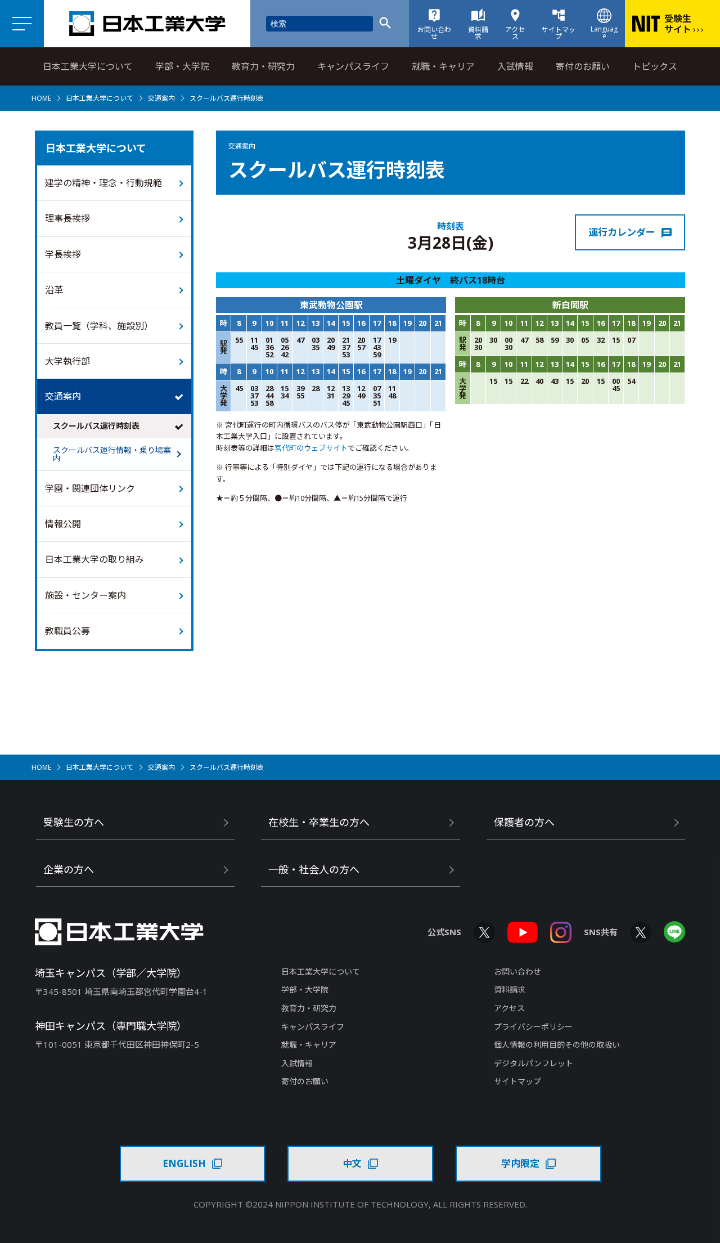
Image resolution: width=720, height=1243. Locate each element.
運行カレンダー (621, 232)
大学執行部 (67, 361)
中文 (352, 1163)
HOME (41, 98)
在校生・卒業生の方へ (319, 822)
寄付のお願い (583, 66)
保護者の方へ (524, 822)
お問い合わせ (517, 971)
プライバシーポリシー (533, 1026)
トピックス (654, 66)
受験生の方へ (73, 822)
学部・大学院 (182, 66)
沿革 (54, 290)
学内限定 (520, 1163)
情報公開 (63, 524)
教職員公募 (67, 631)
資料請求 (509, 989)
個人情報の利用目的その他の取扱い (557, 1044)
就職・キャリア (443, 66)
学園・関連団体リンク (90, 488)
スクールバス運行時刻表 (96, 425)
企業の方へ (68, 869)
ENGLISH (184, 1163)
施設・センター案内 (85, 595)
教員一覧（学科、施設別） (99, 326)
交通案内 (161, 98)
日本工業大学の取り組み (94, 559)
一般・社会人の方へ (313, 869)
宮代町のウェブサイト (311, 448)
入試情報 (515, 66)
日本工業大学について (88, 66)
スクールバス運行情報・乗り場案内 (112, 454)
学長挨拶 (63, 254)
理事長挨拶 (67, 218)
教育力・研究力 (263, 66)
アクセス (509, 1008)
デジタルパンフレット (533, 1063)
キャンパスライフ (353, 66)
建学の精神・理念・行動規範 (103, 183)
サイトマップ (517, 1081)
